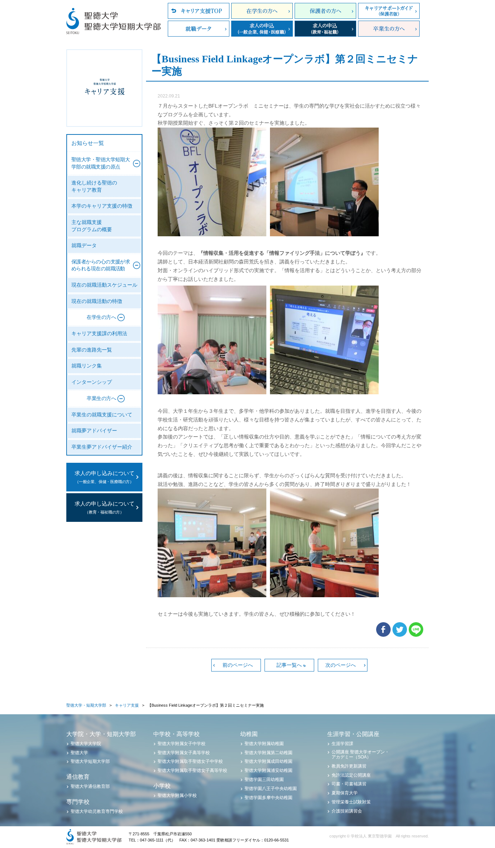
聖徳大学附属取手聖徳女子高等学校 (192, 770)
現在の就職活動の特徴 (96, 301)
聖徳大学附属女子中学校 (181, 743)
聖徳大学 (79, 752)
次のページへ (340, 665)
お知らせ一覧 (87, 143)
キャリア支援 (127, 705)
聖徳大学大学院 (86, 743)
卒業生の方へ (389, 29)
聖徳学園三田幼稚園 (264, 779)
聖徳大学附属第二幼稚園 (268, 752)
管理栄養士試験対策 (351, 802)
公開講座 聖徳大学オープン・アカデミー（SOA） (360, 754)
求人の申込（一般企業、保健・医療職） (262, 29)
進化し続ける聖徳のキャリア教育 (94, 186)
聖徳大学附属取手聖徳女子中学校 (190, 761)
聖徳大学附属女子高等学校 (184, 752)
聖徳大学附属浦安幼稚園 (268, 770)
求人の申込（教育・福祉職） (325, 29)
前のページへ (237, 665)
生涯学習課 (342, 743)
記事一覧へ (289, 665)
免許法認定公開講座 (351, 775)
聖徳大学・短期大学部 (86, 705)
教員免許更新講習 (349, 766)
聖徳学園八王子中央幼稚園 (271, 788)
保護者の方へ (325, 11)
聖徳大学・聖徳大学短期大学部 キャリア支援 (104, 88)
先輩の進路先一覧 (91, 350)
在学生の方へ (262, 11)
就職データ (198, 29)
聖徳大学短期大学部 (90, 761)
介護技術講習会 (347, 811)
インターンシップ (91, 382)
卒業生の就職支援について (101, 414)
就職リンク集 (86, 366)
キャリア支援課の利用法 (99, 333)
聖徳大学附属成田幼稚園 (268, 761)
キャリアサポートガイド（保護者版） (389, 11)
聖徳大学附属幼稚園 (264, 743)
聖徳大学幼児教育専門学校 (97, 811)
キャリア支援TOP (198, 11)
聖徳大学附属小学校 (177, 795)
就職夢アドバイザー (94, 430)
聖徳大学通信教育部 (90, 786)
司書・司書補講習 (349, 783)
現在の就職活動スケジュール (104, 285)
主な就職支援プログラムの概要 (91, 226)
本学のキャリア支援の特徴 (101, 206)
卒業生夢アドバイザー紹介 (101, 447)
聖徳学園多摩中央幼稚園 (268, 797)
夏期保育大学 (345, 792)
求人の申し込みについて (104, 477)
